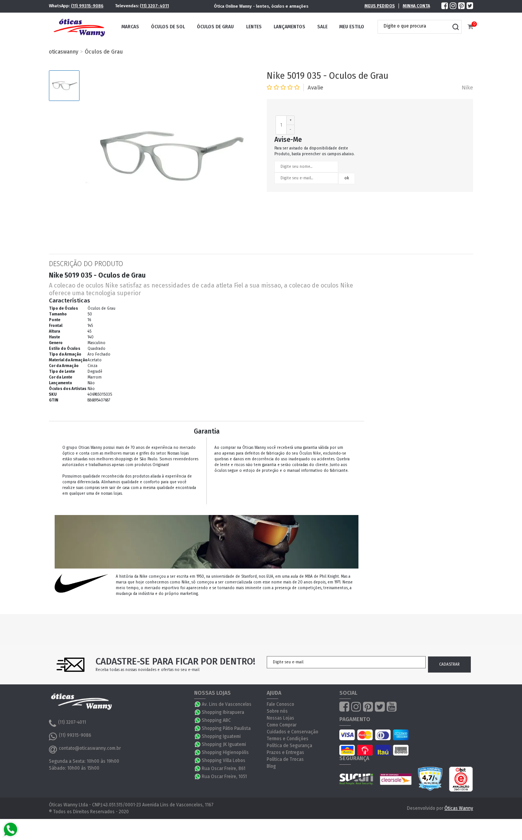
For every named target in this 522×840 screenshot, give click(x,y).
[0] (470, 27)
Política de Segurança (289, 745)
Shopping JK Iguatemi (224, 744)
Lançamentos (289, 26)
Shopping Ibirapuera (223, 712)
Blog (271, 766)
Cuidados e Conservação (292, 731)
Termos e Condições (287, 738)
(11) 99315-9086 (87, 5)
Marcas (130, 26)
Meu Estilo (351, 26)
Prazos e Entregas (285, 752)
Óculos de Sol (168, 26)
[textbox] (414, 26)
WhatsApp (198, 704)
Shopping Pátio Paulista (226, 728)
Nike (467, 87)
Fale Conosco (280, 704)
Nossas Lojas (280, 718)
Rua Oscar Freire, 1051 (224, 776)
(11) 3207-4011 (154, 5)
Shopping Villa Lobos (223, 760)
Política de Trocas (285, 759)
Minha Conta (416, 5)
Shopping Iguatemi (221, 736)
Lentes (254, 26)
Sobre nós (277, 711)
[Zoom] (64, 85)
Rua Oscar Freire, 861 (223, 768)
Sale (322, 26)
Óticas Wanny (458, 808)
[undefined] (169, 156)
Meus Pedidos (380, 5)
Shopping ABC (216, 720)
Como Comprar (282, 725)
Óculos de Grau (215, 26)
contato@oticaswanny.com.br (90, 748)
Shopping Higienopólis (225, 752)
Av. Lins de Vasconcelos (226, 704)
